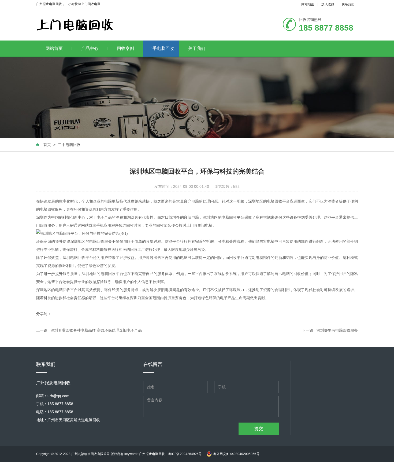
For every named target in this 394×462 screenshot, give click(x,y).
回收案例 (125, 48)
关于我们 (196, 48)
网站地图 (307, 4)
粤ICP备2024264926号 (185, 454)
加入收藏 (327, 4)
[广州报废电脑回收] (75, 25)
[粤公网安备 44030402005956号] (232, 448)
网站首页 (54, 48)
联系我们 (347, 4)
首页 (47, 144)
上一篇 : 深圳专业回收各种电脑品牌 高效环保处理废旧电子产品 (89, 330)
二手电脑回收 (161, 48)
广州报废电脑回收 (153, 454)
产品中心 (89, 48)
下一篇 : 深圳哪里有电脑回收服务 (330, 330)
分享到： (43, 313)
